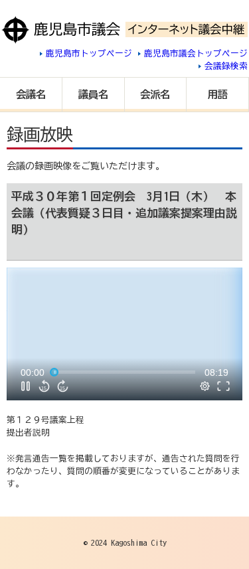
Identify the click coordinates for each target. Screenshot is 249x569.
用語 (218, 94)
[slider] (124, 372)
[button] (126, 336)
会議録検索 (226, 66)
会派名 (155, 94)
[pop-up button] (205, 386)
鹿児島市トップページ (89, 53)
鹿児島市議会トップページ (196, 53)
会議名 (31, 94)
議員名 (93, 94)
